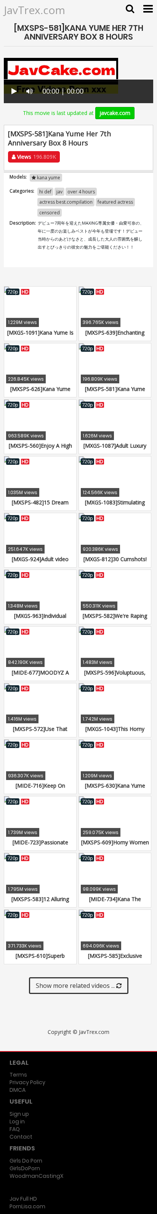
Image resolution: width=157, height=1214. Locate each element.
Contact (21, 1137)
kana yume (48, 177)
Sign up (19, 1114)
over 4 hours (81, 191)
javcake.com (114, 112)
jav (59, 191)
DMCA (18, 1090)
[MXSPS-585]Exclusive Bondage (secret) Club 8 (115, 959)
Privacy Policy (27, 1082)
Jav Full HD (23, 1199)
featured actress (115, 202)
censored (49, 212)
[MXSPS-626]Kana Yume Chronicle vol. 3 (40, 392)
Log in (17, 1121)
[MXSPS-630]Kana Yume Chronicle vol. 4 (115, 789)
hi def (45, 191)
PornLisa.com (27, 1206)
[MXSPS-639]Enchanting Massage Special (114, 336)
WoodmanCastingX (36, 1176)
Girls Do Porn (26, 1161)
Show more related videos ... (76, 985)
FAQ (15, 1129)
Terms (18, 1074)
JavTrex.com (34, 10)
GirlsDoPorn (25, 1168)
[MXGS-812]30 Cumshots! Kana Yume (115, 562)
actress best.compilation (66, 202)
